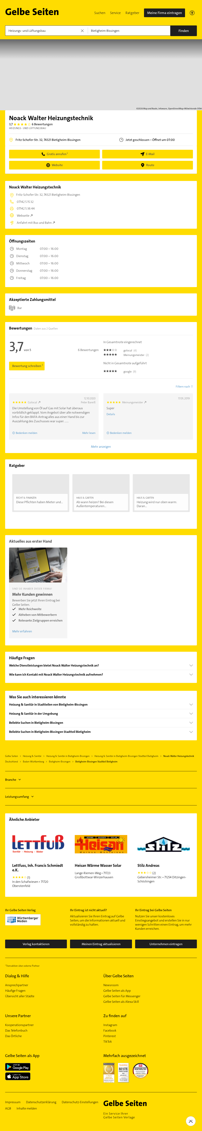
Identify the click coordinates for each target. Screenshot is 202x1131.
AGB (8, 1108)
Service (115, 12)
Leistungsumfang (17, 797)
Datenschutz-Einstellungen (80, 1102)
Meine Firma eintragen (164, 12)
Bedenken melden (26, 433)
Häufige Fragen (15, 991)
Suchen (99, 12)
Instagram (110, 1025)
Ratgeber (132, 12)
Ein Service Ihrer (119, 1115)
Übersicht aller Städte (19, 996)
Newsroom (111, 985)
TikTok (107, 1042)
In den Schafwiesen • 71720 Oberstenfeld (37, 875)
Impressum (13, 1102)
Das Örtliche (13, 1036)
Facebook (109, 1031)
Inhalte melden (27, 1108)
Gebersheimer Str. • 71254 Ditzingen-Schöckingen (161, 873)
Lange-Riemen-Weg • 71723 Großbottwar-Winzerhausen (98, 871)
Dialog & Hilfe (17, 975)
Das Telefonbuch (16, 1031)
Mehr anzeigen (101, 447)
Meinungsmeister (132, 402)
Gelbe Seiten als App (117, 991)
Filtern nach (183, 386)
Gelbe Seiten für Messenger (121, 996)
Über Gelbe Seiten (118, 975)
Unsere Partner (18, 1015)
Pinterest (109, 1036)
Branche (10, 780)
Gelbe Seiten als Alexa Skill (121, 1002)
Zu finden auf (114, 1015)
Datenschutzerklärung (41, 1102)
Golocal (32, 402)
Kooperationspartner (19, 1025)
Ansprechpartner (16, 985)
